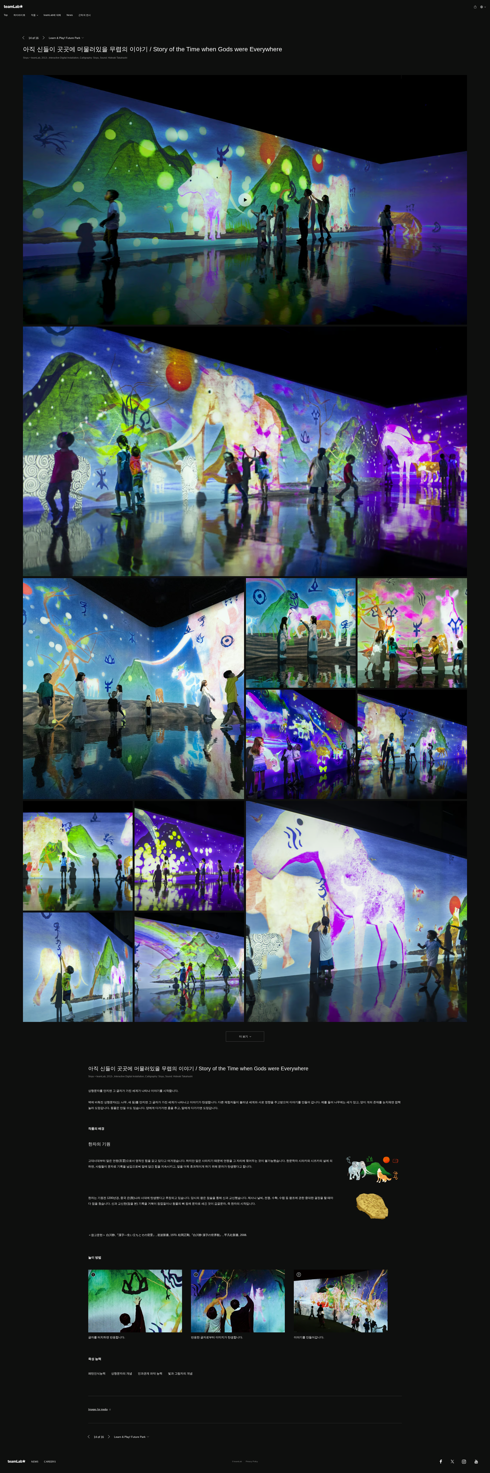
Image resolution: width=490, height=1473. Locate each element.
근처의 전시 (84, 15)
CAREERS (50, 1461)
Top (6, 15)
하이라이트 (19, 15)
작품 (33, 15)
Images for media (98, 1409)
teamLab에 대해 (52, 15)
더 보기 (243, 1036)
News (70, 15)
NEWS (34, 1461)
